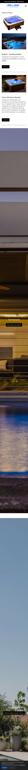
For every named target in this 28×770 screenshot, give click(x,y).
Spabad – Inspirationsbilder (12, 54)
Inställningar (12, 767)
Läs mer (6, 66)
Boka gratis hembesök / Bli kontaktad (14, 1)
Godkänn (4, 767)
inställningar (22, 765)
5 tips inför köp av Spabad (11, 97)
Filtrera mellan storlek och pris (14, 713)
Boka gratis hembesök (14, 325)
